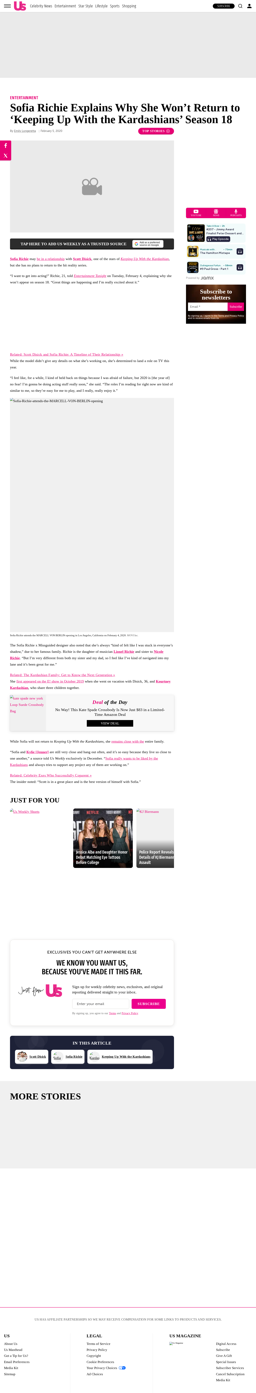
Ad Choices (95, 1374)
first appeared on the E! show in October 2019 (50, 681)
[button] (240, 6)
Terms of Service (98, 1344)
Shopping (129, 6)
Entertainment (65, 6)
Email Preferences (17, 1362)
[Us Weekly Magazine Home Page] (20, 6)
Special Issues (226, 1362)
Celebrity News (41, 6)
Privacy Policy (130, 1013)
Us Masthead (13, 1350)
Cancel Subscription (230, 1374)
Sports (115, 6)
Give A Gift (224, 1356)
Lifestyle (101, 6)
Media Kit (11, 1368)
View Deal (110, 723)
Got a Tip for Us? (16, 1356)
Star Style (85, 6)
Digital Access (226, 1344)
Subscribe (223, 6)
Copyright (94, 1356)
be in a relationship (51, 259)
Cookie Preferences (100, 1362)
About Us (10, 1344)
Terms (112, 1013)
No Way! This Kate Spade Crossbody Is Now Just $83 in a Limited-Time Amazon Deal (110, 712)
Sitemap (9, 1374)
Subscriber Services (230, 1368)
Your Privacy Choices (102, 1368)
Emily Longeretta (25, 131)
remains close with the (127, 741)
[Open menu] (7, 6)
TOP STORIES (153, 131)
